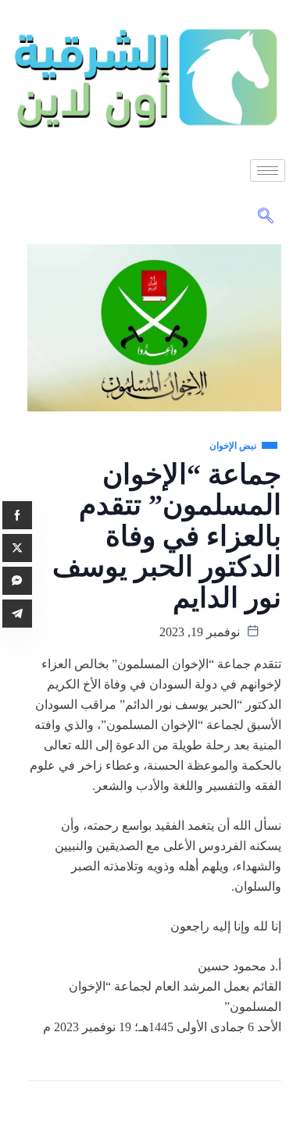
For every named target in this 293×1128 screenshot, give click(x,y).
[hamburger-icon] (267, 170)
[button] (265, 217)
